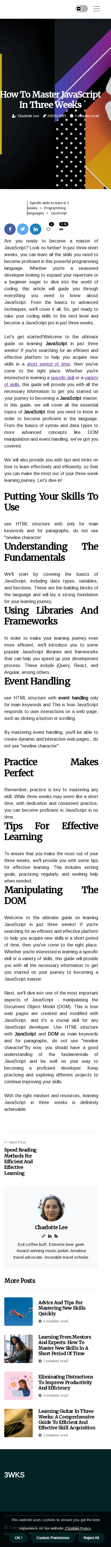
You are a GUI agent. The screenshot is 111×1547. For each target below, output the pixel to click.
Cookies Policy (77, 1528)
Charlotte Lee (28, 116)
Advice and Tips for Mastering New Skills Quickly (62, 1308)
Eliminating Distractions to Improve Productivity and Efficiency (65, 1382)
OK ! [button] (18, 1538)
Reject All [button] (91, 1538)
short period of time (48, 364)
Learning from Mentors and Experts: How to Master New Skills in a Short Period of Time (64, 1345)
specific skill (62, 377)
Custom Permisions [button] (52, 1538)
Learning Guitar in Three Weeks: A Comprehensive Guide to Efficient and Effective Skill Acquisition (66, 1419)
